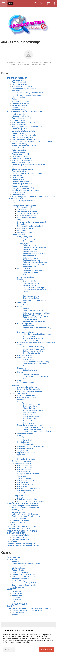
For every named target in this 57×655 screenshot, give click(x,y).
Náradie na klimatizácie (21, 158)
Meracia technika (19, 493)
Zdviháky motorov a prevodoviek (25, 508)
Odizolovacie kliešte (31, 296)
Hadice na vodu (18, 80)
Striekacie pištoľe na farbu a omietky (32, 222)
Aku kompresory (24, 478)
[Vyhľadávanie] (41, 3)
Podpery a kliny (18, 120)
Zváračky (16, 385)
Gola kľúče (21, 302)
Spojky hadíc (22, 224)
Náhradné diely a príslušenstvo (30, 93)
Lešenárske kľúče (30, 319)
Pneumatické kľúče (25, 207)
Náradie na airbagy (20, 143)
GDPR (14, 602)
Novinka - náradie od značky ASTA (22, 544)
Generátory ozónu (19, 537)
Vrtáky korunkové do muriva (34, 247)
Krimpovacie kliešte (31, 298)
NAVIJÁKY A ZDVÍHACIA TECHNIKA (22, 503)
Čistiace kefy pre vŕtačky (33, 351)
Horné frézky (28, 440)
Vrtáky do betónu (30, 249)
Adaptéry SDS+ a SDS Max (34, 264)
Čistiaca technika (19, 566)
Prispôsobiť (9, 649)
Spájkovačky (22, 450)
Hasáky (26, 309)
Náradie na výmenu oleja (22, 137)
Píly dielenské (23, 442)
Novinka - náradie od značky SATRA (23, 546)
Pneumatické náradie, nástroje (25, 205)
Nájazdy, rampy (18, 175)
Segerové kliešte (29, 281)
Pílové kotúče (28, 326)
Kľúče (19, 306)
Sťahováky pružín (19, 129)
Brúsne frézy (28, 241)
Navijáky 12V (17, 510)
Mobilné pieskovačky (26, 232)
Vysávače (21, 455)
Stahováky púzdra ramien (22, 169)
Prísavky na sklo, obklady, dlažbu (31, 501)
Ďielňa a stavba (18, 568)
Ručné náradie (18, 570)
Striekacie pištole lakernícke (29, 213)
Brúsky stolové (29, 421)
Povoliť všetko (46, 649)
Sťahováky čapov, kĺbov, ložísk (24, 139)
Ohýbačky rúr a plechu (21, 461)
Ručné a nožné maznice (27, 215)
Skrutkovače (22, 368)
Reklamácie (17, 595)
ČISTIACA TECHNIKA (16, 533)
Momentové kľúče (19, 148)
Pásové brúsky (29, 408)
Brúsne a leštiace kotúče (33, 338)
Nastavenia (16, 591)
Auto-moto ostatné (19, 150)
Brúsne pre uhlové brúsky (33, 347)
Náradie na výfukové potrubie (24, 167)
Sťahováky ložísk (19, 124)
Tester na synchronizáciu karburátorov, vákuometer (33, 196)
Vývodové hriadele (19, 84)
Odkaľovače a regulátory (27, 211)
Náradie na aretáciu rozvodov (24, 135)
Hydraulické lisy (18, 177)
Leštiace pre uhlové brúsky (34, 349)
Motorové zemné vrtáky (22, 86)
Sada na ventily (18, 192)
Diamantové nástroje (26, 332)
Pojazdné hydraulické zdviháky (25, 505)
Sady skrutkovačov (30, 370)
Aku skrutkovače (24, 469)
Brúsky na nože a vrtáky (33, 410)
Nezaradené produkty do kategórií (26, 583)
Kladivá (20, 372)
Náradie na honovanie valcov (24, 146)
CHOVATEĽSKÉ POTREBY (18, 529)
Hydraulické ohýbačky (26, 459)
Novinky (15, 562)
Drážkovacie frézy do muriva (34, 438)
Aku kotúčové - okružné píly (28, 489)
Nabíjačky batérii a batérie (28, 474)
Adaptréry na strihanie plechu (35, 364)
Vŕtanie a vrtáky (23, 243)
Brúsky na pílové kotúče (33, 404)
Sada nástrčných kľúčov (33, 311)
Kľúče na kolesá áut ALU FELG (36, 317)
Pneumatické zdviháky (21, 520)
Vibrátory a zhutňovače (27, 397)
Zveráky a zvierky (24, 355)
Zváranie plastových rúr (27, 387)
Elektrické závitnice (25, 448)
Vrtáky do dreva (29, 245)
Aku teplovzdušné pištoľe (27, 480)
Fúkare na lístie (18, 107)
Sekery (15, 99)
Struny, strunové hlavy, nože (29, 95)
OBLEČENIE (12, 541)
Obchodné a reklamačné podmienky (27, 610)
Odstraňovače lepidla (31, 353)
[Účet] (35, 3)
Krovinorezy (17, 91)
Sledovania (16, 600)
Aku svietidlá (22, 482)
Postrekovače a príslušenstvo (24, 88)
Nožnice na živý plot (20, 105)
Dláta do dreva (29, 275)
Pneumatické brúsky (25, 228)
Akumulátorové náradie (21, 463)
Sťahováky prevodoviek (22, 184)
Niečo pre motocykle (20, 578)
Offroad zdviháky (19, 518)
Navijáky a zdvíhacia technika (24, 574)
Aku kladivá (22, 486)
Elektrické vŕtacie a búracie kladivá (37, 427)
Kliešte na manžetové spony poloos (27, 173)
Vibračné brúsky (29, 412)
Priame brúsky (29, 414)
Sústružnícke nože (30, 273)
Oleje (19, 220)
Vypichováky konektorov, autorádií (26, 190)
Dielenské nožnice (24, 357)
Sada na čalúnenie (20, 156)
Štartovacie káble (19, 171)
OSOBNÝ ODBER (19, 604)
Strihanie (21, 400)
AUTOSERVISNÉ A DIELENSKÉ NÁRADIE (25, 112)
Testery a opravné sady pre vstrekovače (28, 127)
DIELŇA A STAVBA (15, 199)
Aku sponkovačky (24, 467)
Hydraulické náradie (20, 457)
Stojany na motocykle (21, 154)
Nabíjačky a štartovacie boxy (24, 122)
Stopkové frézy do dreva (33, 239)
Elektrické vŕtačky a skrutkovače (30, 425)
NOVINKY (11, 524)
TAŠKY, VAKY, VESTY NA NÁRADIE (22, 531)
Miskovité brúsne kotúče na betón (37, 334)
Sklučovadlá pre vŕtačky (32, 260)
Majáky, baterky (18, 114)
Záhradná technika (20, 572)
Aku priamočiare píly (25, 491)
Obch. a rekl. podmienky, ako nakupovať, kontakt (29, 608)
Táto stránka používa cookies (18, 630)
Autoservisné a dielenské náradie (26, 564)
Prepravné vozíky (19, 522)
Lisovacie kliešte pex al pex (34, 287)
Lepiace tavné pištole (26, 453)
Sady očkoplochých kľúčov (34, 321)
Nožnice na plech (30, 359)
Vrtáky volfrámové (30, 251)
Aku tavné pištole (24, 465)
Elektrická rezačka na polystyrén (30, 446)
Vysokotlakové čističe (21, 535)
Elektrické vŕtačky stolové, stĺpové (37, 431)
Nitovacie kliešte (29, 285)
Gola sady (27, 304)
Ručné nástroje (18, 235)
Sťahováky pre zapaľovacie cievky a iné (28, 165)
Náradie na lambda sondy (23, 186)
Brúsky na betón (29, 419)
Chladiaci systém (19, 194)
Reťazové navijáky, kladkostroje (25, 514)
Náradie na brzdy (19, 133)
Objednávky (17, 593)
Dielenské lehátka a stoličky (23, 131)
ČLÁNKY (10, 606)
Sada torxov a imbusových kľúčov (37, 313)
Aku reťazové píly (24, 472)
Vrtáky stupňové (29, 256)
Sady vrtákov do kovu (32, 258)
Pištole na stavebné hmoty (28, 499)
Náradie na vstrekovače (22, 160)
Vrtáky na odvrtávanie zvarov (35, 262)
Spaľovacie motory (20, 587)
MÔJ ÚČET (11, 589)
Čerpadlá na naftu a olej (22, 118)
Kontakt (15, 614)
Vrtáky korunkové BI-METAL (34, 254)
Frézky (20, 436)
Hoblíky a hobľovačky (26, 395)
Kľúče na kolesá (18, 152)
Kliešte (20, 279)
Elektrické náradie (19, 393)
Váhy (14, 203)
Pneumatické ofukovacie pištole (30, 226)
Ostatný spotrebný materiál (23, 576)
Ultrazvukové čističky (20, 539)
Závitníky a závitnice (25, 277)
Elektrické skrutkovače (32, 429)
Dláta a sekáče (23, 268)
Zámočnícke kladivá (31, 374)
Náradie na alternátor (21, 163)
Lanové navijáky (18, 512)
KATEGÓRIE (12, 559)
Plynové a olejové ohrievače (23, 201)
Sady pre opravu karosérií (23, 188)
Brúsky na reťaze (30, 406)
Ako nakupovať (18, 612)
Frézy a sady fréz (24, 237)
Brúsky (20, 402)
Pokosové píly (28, 444)
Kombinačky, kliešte (31, 283)
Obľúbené (16, 598)
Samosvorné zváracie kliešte (35, 300)
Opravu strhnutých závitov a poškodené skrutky (32, 141)
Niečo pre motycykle (20, 116)
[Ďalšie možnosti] (54, 3)
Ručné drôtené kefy (25, 383)
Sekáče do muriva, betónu (34, 270)
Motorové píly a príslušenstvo (24, 101)
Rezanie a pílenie (24, 323)
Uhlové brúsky (28, 423)
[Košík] (48, 3)
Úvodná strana (13, 557)
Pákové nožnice (29, 366)
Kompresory (22, 230)
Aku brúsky (22, 476)
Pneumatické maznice (26, 218)
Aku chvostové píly (25, 484)
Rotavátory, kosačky (20, 103)
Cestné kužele (18, 179)
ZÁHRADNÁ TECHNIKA (17, 78)
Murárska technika (19, 495)
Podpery (20, 497)
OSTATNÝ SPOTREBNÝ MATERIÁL (22, 527)
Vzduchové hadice (25, 209)
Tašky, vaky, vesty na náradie (24, 585)
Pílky (19, 381)
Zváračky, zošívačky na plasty (29, 391)
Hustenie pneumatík (20, 182)
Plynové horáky (18, 97)
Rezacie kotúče (29, 336)
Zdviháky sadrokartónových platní (26, 516)
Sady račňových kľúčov (32, 315)
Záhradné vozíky (19, 110)
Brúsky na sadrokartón (32, 417)
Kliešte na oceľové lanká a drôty (36, 362)
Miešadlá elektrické (25, 433)
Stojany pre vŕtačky (31, 266)
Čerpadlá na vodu (19, 82)
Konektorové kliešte (31, 294)
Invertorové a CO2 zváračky (29, 389)
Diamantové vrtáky (30, 340)
